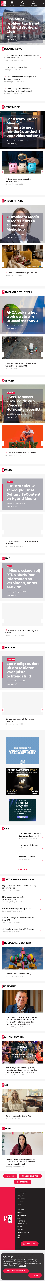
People (19, 1227)
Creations (21, 1221)
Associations (22, 1224)
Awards (20, 1229)
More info (22, 869)
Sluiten (35, 1275)
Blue (18, 1238)
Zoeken (22, 5)
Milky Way (20, 1196)
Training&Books (23, 1232)
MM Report (21, 1199)
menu (12, 5)
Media (19, 1218)
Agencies (20, 1210)
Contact (31, 1244)
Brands (20, 1213)
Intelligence (21, 1215)
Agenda (20, 1202)
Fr (43, 3)
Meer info (22, 1266)
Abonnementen (31, 1176)
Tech (19, 1235)
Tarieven (24, 1182)
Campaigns (21, 1193)
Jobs (11, 1176)
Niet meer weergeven (16, 1271)
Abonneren (33, 5)
